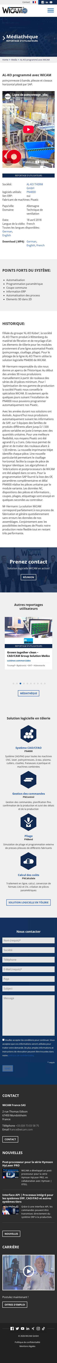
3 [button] (20, 683)
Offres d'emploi (15, 1304)
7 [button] (34, 683)
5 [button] (27, 683)
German (7, 231)
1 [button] (13, 683)
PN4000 (31, 192)
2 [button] (17, 683)
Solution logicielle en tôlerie (28, 902)
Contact (26, 2)
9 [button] (41, 683)
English (6, 235)
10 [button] (44, 683)
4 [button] (23, 683)
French (40, 245)
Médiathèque (28, 693)
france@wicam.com (21, 1129)
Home (5, 59)
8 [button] (37, 683)
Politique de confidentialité (27, 1342)
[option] (28, 644)
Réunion (28, 577)
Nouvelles (11, 1233)
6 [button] (30, 683)
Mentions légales (27, 1346)
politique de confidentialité (20, 1055)
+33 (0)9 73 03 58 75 (27, 1125)
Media (14, 59)
